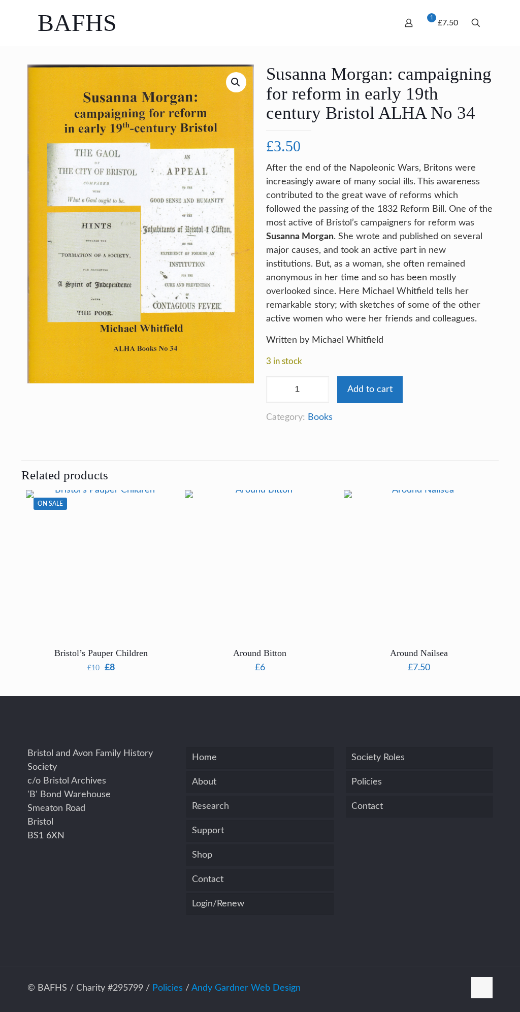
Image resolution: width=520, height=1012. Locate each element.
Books (320, 417)
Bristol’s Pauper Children (101, 653)
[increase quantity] (321, 389)
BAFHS (77, 22)
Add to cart (370, 389)
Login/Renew (218, 903)
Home (204, 757)
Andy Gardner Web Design (246, 988)
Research (210, 806)
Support (208, 830)
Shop (202, 855)
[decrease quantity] (277, 389)
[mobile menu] (358, 21)
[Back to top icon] (482, 987)
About (204, 782)
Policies (366, 782)
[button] (236, 82)
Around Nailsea (419, 653)
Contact (207, 879)
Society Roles (378, 757)
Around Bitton (259, 653)
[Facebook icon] (457, 988)
